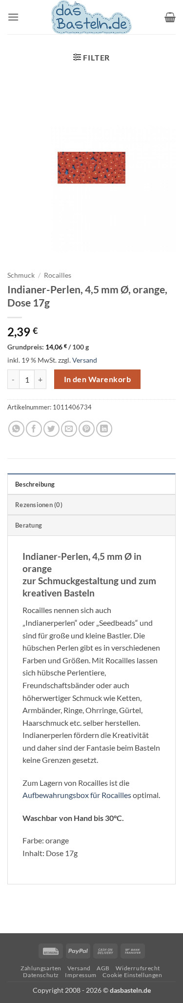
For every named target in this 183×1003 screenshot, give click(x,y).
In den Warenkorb (97, 379)
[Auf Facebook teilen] (34, 429)
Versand (84, 360)
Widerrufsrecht (138, 968)
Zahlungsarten (40, 968)
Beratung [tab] (28, 525)
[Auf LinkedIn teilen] (104, 429)
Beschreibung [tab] (35, 484)
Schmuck (21, 275)
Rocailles (57, 275)
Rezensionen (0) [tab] (38, 505)
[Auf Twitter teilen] (51, 429)
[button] (13, 17)
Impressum (81, 975)
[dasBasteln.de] (92, 17)
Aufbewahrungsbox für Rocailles (76, 794)
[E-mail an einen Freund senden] (69, 429)
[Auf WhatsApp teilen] (16, 429)
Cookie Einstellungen (132, 975)
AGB (103, 968)
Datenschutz (41, 975)
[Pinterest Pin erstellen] (87, 429)
